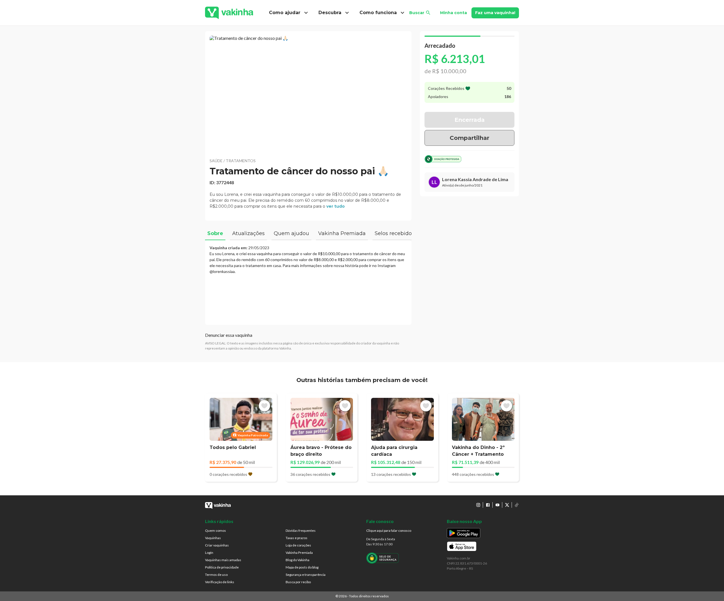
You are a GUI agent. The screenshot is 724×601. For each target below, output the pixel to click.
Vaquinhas (213, 538)
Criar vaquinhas (217, 545)
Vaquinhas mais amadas (223, 560)
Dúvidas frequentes (301, 530)
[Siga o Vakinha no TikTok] (516, 505)
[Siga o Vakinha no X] (507, 505)
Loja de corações (298, 545)
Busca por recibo (298, 582)
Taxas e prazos (296, 538)
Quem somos (215, 530)
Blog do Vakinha (297, 560)
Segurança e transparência (306, 574)
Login (209, 552)
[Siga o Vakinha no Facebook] (488, 505)
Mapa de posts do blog (302, 567)
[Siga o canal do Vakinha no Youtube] (497, 505)
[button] (308, 93)
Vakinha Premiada (299, 552)
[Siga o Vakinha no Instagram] (478, 505)
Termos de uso (216, 574)
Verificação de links (219, 582)
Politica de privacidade (222, 567)
